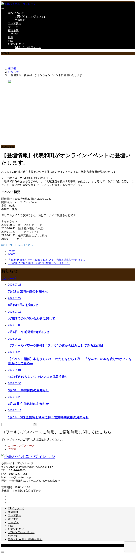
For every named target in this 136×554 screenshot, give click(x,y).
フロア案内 (14, 23)
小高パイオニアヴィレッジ (30, 16)
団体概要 (20, 20)
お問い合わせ (16, 43)
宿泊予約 (13, 30)
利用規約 (13, 535)
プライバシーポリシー (21, 532)
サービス (13, 27)
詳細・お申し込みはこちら (17, 245)
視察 (10, 37)
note (10, 40)
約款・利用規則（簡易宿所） (25, 539)
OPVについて (16, 13)
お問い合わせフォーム (28, 47)
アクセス (13, 34)
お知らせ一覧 (9, 278)
